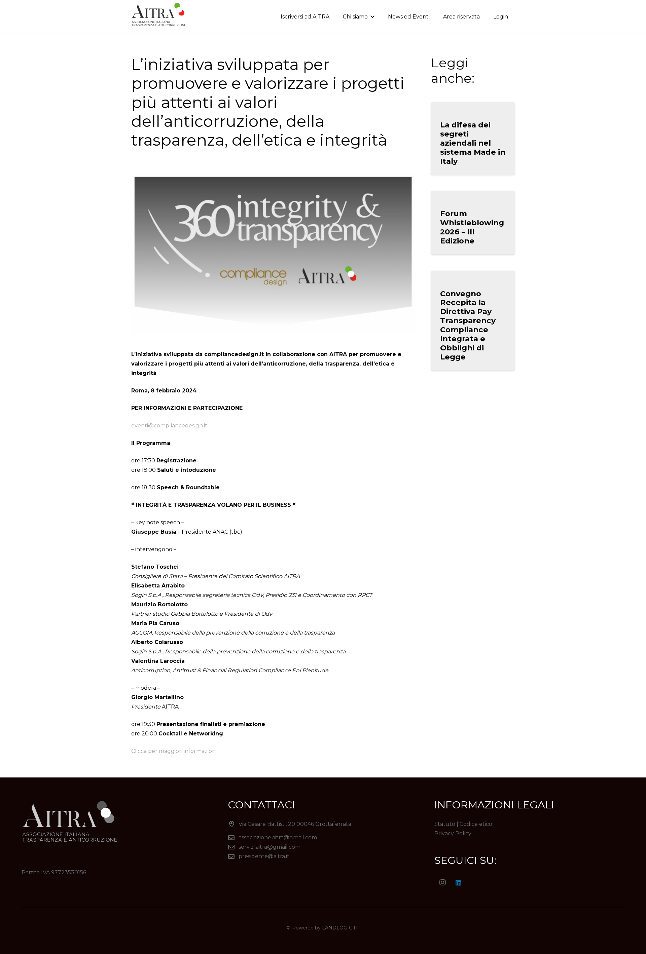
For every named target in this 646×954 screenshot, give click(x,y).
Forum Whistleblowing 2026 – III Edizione (472, 227)
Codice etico (476, 824)
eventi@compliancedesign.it (169, 425)
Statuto (444, 824)
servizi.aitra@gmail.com (269, 847)
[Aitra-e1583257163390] (160, 17)
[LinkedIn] (459, 883)
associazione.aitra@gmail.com (278, 837)
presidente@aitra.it (264, 856)
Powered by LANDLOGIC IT (325, 928)
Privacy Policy (452, 833)
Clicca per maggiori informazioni (174, 751)
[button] (371, 17)
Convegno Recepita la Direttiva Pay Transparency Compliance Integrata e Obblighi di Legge (468, 325)
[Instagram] (442, 883)
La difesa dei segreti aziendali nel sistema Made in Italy (472, 143)
